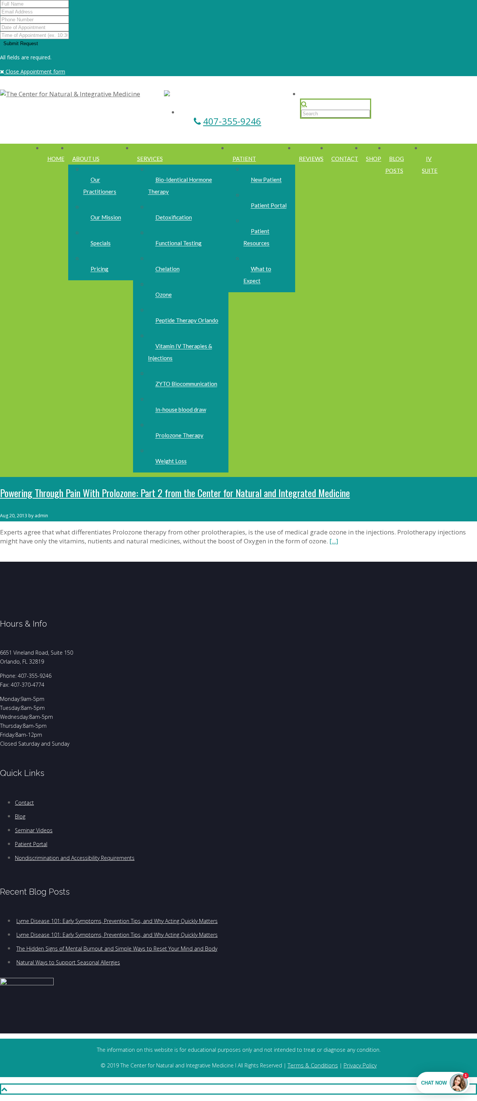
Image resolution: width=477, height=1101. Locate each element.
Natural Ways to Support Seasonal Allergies (68, 962)
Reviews (311, 158)
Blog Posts (394, 164)
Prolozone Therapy (179, 435)
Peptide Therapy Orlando (186, 320)
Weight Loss (171, 461)
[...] (333, 541)
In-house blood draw (180, 409)
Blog (20, 816)
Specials (101, 243)
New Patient (266, 180)
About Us (85, 158)
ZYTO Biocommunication (186, 384)
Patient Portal (269, 205)
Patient (244, 158)
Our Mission (106, 217)
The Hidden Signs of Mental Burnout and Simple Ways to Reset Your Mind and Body (116, 948)
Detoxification (173, 217)
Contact (344, 158)
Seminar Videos (34, 830)
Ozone (163, 294)
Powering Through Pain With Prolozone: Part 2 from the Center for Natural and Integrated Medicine (175, 493)
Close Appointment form (34, 71)
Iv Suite (429, 164)
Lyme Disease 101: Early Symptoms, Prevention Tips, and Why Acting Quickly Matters (117, 920)
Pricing (99, 269)
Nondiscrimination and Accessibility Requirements (75, 857)
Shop (373, 158)
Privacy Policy (360, 1065)
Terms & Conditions (313, 1065)
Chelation (167, 269)
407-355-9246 (232, 121)
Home (55, 158)
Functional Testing (178, 243)
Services (150, 158)
